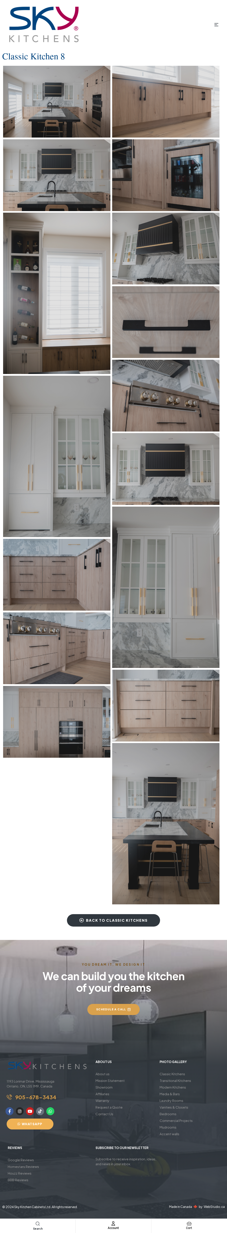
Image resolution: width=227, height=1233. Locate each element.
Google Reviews (21, 1160)
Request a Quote (109, 1107)
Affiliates (102, 1094)
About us (103, 1074)
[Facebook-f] (10, 1111)
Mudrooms (168, 1127)
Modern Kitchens (173, 1087)
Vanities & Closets (174, 1107)
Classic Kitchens (172, 1074)
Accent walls (169, 1134)
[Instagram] (20, 1111)
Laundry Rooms (171, 1100)
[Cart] (189, 1223)
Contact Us (104, 1114)
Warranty (102, 1100)
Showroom (104, 1087)
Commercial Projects (176, 1120)
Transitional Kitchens (175, 1080)
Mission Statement (110, 1080)
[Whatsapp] (50, 1111)
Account (113, 1228)
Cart (189, 1228)
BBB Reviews (18, 1180)
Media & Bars (170, 1094)
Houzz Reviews (19, 1173)
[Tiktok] (40, 1111)
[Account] (113, 1223)
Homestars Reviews (23, 1166)
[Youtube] (30, 1111)
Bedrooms (168, 1114)
